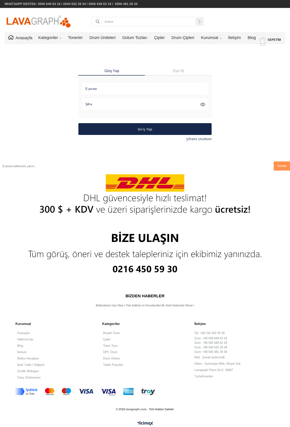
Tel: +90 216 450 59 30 (209, 333)
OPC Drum (110, 352)
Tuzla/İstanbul (203, 376)
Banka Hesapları (28, 358)
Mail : (209, 357)
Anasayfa (23, 38)
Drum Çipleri (183, 37)
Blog (252, 37)
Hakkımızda (25, 339)
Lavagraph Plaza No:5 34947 (213, 370)
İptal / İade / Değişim (31, 364)
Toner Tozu (110, 345)
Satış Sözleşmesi (29, 377)
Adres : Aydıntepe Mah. (210, 363)
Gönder (282, 166)
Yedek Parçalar (113, 364)
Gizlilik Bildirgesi (28, 371)
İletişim (234, 37)
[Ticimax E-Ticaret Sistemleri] (145, 423)
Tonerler (75, 37)
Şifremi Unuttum (199, 139)
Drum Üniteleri (102, 37)
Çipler (159, 37)
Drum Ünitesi (111, 358)
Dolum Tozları (134, 37)
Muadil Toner (111, 333)
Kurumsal (209, 37)
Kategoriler (48, 37)
